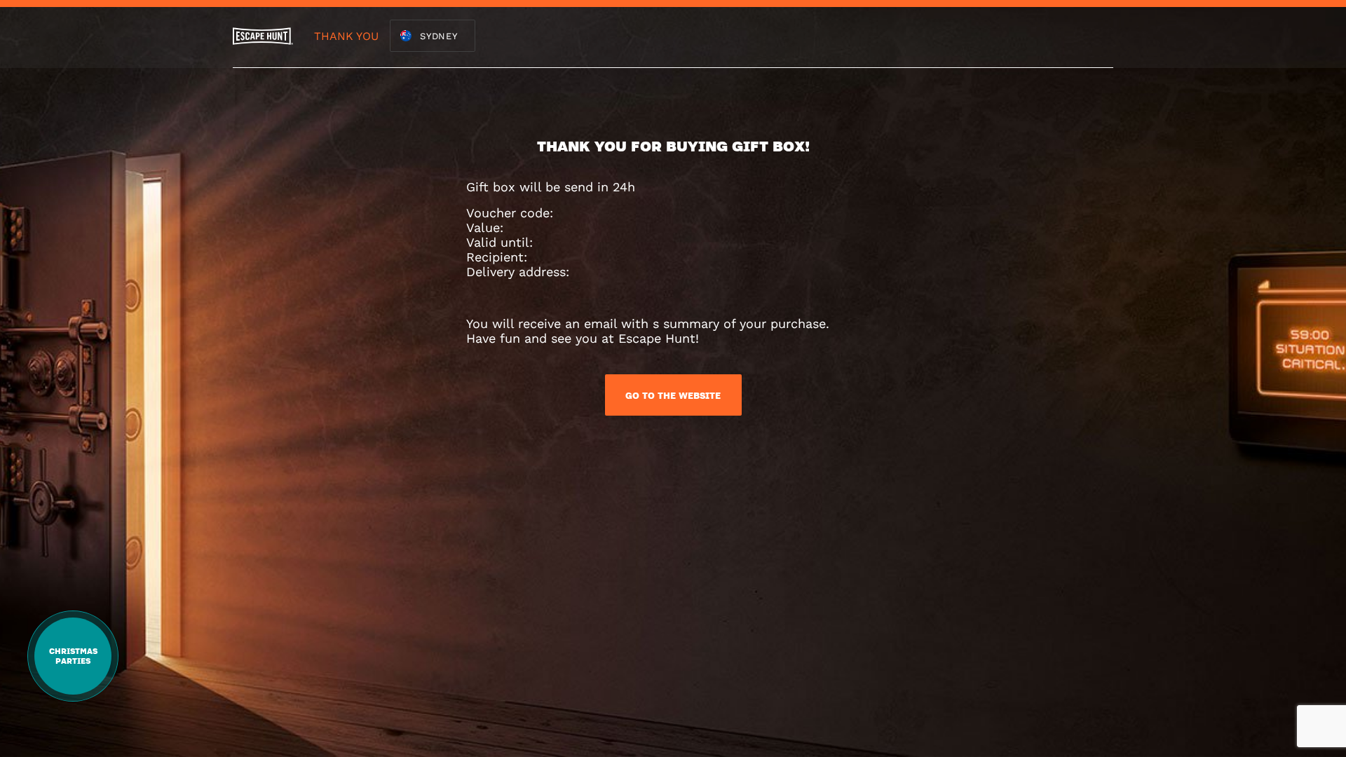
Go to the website (673, 395)
